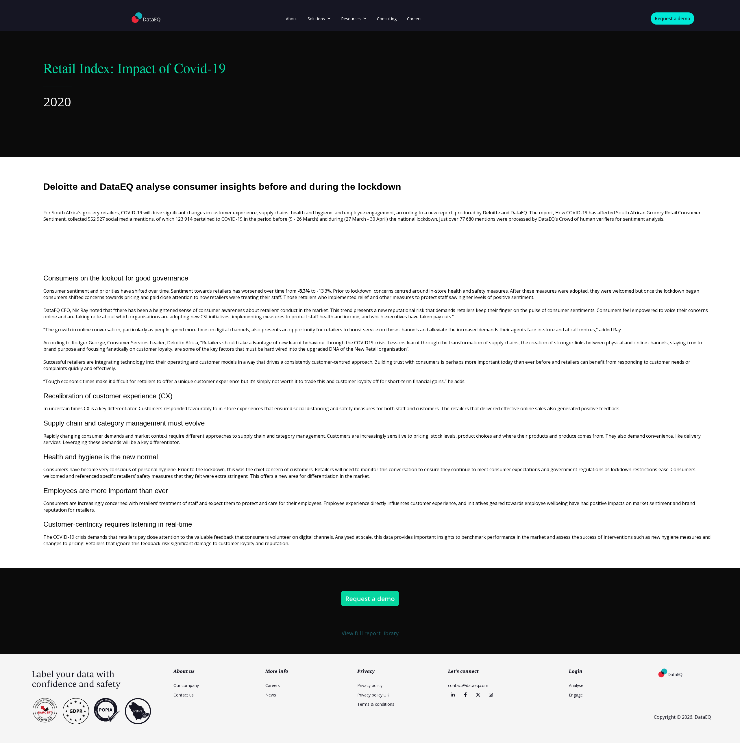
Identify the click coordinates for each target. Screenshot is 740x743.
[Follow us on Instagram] (490, 694)
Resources (351, 18)
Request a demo (672, 18)
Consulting (387, 18)
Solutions (316, 18)
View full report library (370, 633)
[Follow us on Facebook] (465, 694)
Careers (414, 18)
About (291, 18)
